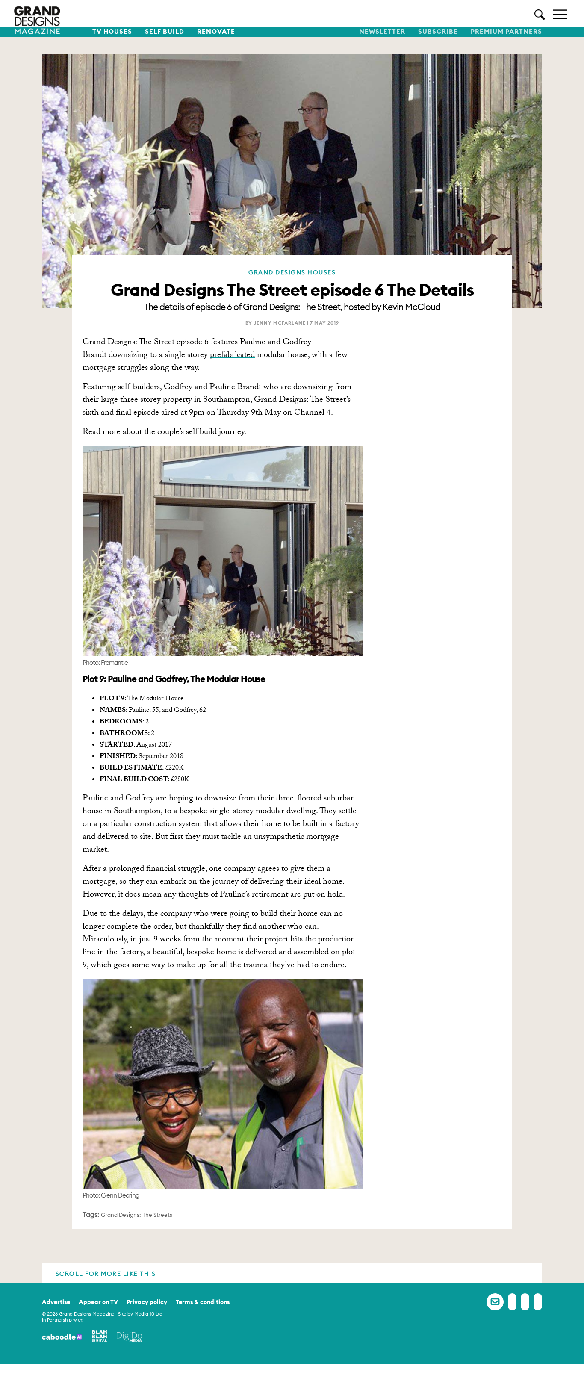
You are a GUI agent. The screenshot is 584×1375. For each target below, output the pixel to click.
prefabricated (232, 355)
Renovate (216, 31)
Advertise (56, 1302)
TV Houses (112, 31)
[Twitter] (525, 1301)
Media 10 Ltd (148, 1314)
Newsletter (382, 31)
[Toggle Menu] (560, 13)
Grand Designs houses (292, 272)
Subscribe (438, 31)
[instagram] (538, 1301)
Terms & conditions (203, 1302)
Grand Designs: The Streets (136, 1214)
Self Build (164, 31)
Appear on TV (98, 1302)
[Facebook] (512, 1301)
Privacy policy (147, 1302)
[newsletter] (495, 1301)
